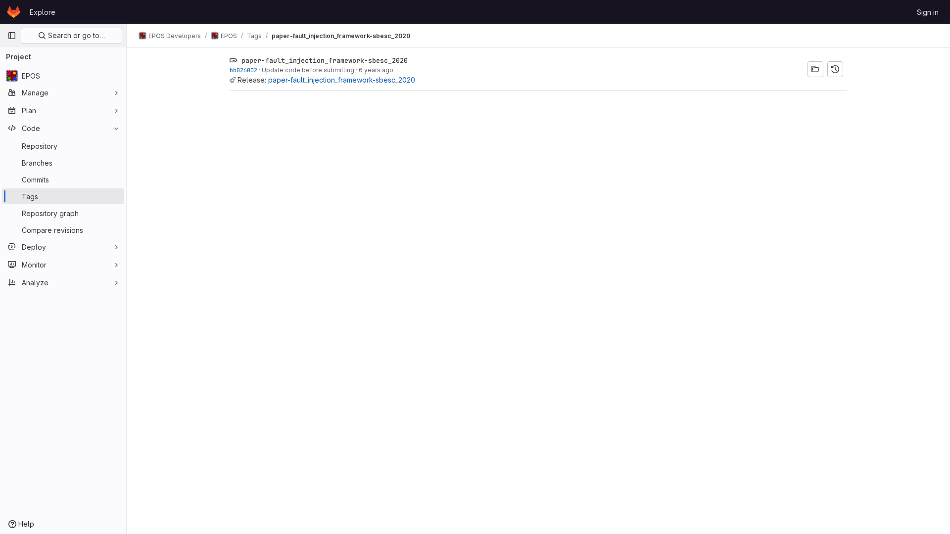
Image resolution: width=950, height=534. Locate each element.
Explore (42, 12)
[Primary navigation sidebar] (12, 36)
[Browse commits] (835, 69)
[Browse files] (815, 69)
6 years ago (376, 70)
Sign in (928, 12)
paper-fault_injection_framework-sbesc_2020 (341, 80)
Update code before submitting (308, 70)
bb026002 (243, 70)
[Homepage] (13, 12)
